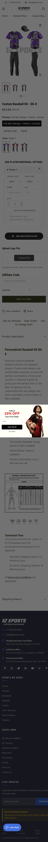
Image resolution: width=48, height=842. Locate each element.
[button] (12, 827)
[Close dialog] (45, 407)
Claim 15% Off (12, 427)
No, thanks (12, 431)
